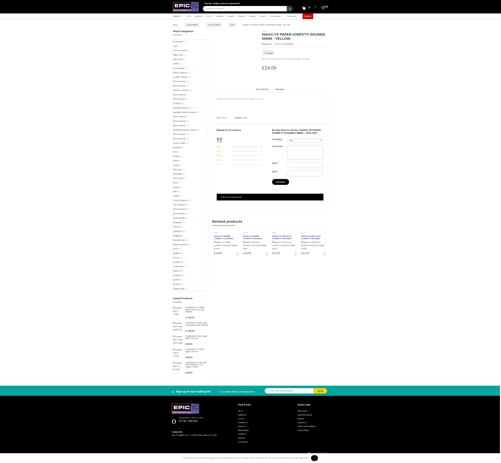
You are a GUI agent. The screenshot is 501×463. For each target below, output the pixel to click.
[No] (497, 458)
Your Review (277, 146)
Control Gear (178, 266)
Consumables (275, 16)
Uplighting (177, 235)
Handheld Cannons (181, 108)
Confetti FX (220, 16)
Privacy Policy (303, 430)
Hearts (176, 160)
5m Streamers (179, 213)
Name (275, 163)
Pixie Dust (177, 169)
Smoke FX (242, 16)
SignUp (320, 391)
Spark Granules (179, 218)
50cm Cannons (179, 81)
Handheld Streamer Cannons (185, 130)
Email (275, 171)
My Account (302, 411)
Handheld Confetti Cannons (184, 112)
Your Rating (277, 139)
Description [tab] (262, 89)
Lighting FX (177, 16)
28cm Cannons (179, 116)
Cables (176, 63)
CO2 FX (209, 16)
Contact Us (302, 422)
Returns (300, 418)
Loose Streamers (180, 200)
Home (175, 24)
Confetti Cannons (180, 77)
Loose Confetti (214, 24)
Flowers (176, 156)
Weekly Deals (178, 288)
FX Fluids (176, 103)
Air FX (189, 16)
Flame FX (231, 16)
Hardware (177, 222)
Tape (175, 46)
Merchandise (243, 430)
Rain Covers (178, 59)
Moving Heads (179, 240)
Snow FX (263, 16)
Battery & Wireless (181, 244)
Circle (232, 24)
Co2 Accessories (180, 50)
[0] (302, 6)
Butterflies (177, 147)
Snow (175, 182)
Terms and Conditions (306, 426)
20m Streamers (179, 209)
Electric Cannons (180, 72)
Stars (175, 191)
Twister (176, 196)
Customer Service (304, 415)
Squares (176, 187)
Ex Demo (308, 16)
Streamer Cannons (181, 90)
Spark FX (252, 16)
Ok (314, 458)
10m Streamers (179, 204)
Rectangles (177, 174)
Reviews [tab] (279, 89)
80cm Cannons (179, 86)
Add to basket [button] (236, 254)
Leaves (176, 165)
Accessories (291, 16)
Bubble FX (199, 16)
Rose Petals (178, 178)
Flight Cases (178, 55)
